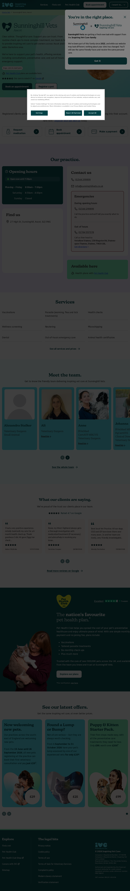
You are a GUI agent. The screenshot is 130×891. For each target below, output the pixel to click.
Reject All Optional (73, 113)
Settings (39, 113)
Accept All (92, 113)
